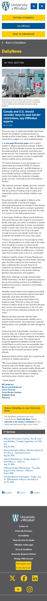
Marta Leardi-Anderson (12, 387)
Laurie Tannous (8, 389)
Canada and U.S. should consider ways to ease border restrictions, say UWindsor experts (22, 116)
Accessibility (23, 535)
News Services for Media (23, 540)
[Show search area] (34, 6)
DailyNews (20, 42)
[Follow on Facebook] (23, 580)
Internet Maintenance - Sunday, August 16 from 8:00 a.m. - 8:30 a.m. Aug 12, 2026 (21, 462)
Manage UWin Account (23, 558)
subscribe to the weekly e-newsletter (19, 421)
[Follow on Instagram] (30, 591)
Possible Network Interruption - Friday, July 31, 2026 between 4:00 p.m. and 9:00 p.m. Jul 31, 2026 (22, 479)
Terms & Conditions (23, 549)
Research (6, 397)
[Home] (15, 6)
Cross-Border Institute (11, 392)
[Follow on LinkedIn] (35, 580)
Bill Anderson (8, 384)
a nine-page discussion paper (16, 143)
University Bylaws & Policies (23, 554)
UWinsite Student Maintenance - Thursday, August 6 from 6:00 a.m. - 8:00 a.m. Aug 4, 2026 (22, 470)
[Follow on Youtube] (18, 591)
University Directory (23, 531)
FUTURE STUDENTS (23, 17)
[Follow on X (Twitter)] (12, 580)
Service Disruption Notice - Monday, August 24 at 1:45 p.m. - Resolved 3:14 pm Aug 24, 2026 (23, 453)
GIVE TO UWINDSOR (23, 34)
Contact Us (23, 526)
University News (23, 419)
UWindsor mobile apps (23, 544)
